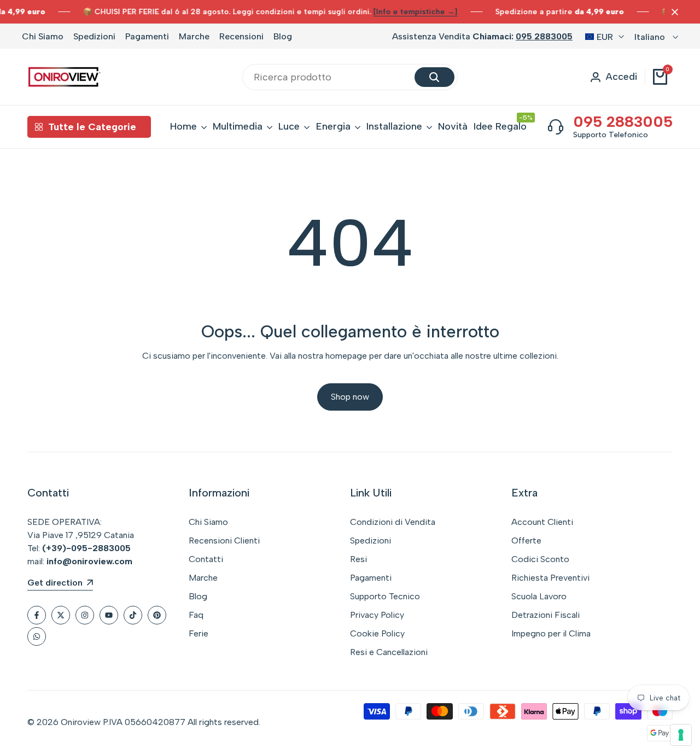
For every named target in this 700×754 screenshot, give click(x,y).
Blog (282, 36)
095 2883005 (544, 36)
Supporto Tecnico (385, 596)
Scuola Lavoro (539, 596)
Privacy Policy (377, 615)
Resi (358, 559)
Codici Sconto (540, 559)
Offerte (526, 540)
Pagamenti (147, 36)
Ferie (198, 633)
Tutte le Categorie (92, 127)
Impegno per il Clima (551, 633)
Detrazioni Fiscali (545, 615)
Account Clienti (542, 522)
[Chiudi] (672, 12)
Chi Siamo (42, 36)
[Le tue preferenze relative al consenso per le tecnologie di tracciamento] (680, 734)
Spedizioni (94, 36)
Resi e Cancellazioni (389, 652)
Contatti (206, 559)
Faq (196, 615)
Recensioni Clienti (224, 540)
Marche (194, 36)
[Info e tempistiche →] (416, 11)
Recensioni (241, 36)
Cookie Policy (377, 633)
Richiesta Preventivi (550, 577)
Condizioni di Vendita (392, 522)
